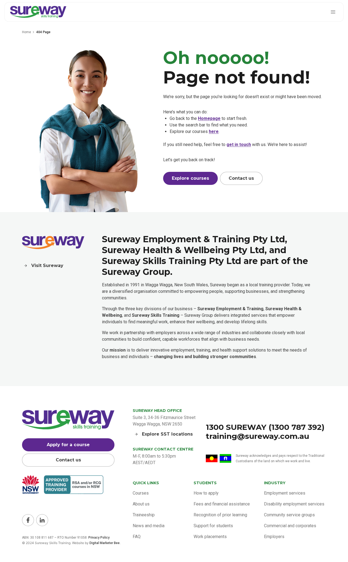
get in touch (238, 144)
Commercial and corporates (290, 525)
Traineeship (144, 514)
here (214, 131)
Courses (141, 493)
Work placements (210, 536)
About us (141, 504)
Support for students (213, 525)
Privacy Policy (99, 537)
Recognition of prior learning (220, 514)
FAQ (137, 536)
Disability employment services (294, 504)
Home (26, 32)
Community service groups (289, 514)
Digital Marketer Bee (104, 543)
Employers (274, 536)
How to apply (206, 493)
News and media (148, 525)
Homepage (209, 118)
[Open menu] (333, 12)
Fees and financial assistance (222, 504)
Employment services (284, 493)
